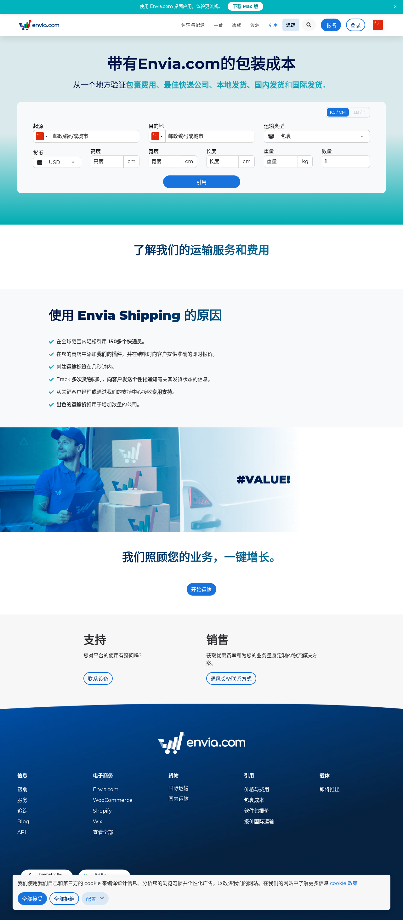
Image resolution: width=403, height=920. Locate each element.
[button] (41, 136)
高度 (113, 156)
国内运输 (178, 799)
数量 (327, 151)
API (21, 832)
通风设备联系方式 (231, 679)
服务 (22, 800)
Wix (97, 822)
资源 (255, 25)
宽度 (171, 156)
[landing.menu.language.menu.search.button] (309, 25)
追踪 (291, 25)
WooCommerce (113, 800)
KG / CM (338, 112)
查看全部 (103, 832)
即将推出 (330, 789)
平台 (218, 25)
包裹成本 (254, 800)
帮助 (22, 789)
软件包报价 (256, 811)
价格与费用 (256, 789)
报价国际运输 (259, 822)
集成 (236, 25)
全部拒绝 (64, 899)
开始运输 (201, 590)
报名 (331, 25)
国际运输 (178, 788)
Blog (23, 822)
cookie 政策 (344, 883)
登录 (355, 25)
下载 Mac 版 (245, 6)
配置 (91, 899)
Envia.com (105, 789)
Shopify (102, 811)
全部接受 (32, 899)
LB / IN (360, 112)
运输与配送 (193, 25)
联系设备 (98, 679)
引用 (273, 25)
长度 (228, 156)
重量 (286, 156)
